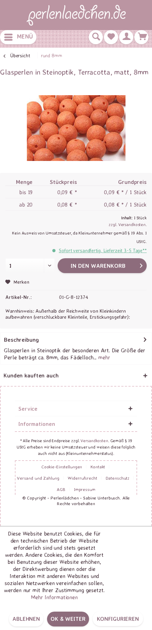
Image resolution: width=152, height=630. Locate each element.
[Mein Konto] (126, 37)
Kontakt (97, 466)
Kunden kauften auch (31, 375)
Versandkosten (94, 440)
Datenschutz (118, 478)
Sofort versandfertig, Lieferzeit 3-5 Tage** (103, 250)
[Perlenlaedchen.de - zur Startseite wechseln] (76, 15)
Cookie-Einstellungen (61, 466)
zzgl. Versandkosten (127, 224)
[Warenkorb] (141, 37)
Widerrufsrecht (82, 478)
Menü (25, 36)
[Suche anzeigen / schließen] (96, 37)
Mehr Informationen (54, 597)
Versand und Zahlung (38, 478)
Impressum (84, 489)
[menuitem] (18, 37)
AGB (61, 489)
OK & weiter (68, 618)
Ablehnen (26, 618)
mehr (103, 357)
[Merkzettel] (111, 37)
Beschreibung (21, 339)
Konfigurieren (118, 618)
